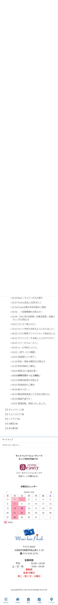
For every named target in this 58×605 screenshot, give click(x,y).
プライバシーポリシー (11, 445)
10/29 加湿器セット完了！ (24, 356)
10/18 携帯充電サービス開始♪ (26, 375)
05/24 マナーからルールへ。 (25, 342)
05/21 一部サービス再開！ (24, 352)
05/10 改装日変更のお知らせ (25, 380)
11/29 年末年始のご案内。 (24, 366)
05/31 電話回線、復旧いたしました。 (29, 403)
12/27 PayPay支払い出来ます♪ (26, 302)
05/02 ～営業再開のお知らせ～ (27, 311)
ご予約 (39, 602)
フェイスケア (15, 414)
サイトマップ (7, 439)
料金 (28, 602)
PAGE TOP (53, 591)
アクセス (51, 602)
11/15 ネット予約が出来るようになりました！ (33, 328)
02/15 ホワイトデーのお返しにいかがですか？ (33, 338)
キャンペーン (15, 409)
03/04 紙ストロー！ (21, 389)
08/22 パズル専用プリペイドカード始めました (33, 333)
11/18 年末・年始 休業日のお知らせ (28, 361)
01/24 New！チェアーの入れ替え (27, 297)
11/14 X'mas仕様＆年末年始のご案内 (29, 307)
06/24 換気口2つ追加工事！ (25, 370)
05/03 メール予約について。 (25, 347)
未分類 (12, 428)
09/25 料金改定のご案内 (23, 384)
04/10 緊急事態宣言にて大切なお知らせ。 (31, 394)
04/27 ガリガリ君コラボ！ (24, 324)
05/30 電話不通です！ (22, 398)
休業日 (12, 423)
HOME (17, 602)
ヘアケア (13, 418)
